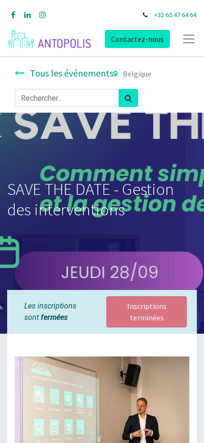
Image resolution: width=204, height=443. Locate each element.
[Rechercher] (128, 98)
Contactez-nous (137, 39)
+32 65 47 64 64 (175, 15)
